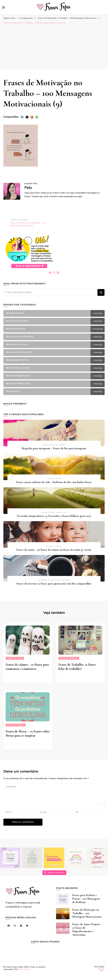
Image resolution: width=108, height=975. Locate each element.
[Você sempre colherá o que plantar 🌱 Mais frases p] (10, 858)
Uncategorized (26, 18)
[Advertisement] (54, 46)
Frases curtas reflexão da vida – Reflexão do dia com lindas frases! (54, 482)
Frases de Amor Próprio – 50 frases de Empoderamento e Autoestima (87, 929)
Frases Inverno (62, 580)
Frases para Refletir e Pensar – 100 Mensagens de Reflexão (86, 899)
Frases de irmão (54, 546)
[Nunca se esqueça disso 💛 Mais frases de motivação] (54, 858)
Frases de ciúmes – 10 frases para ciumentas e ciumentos (27, 667)
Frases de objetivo (16, 725)
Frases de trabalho (68, 658)
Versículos (61, 512)
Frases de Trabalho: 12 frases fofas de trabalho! (77, 667)
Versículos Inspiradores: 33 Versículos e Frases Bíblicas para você (54, 516)
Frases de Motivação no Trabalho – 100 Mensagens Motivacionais (87, 913)
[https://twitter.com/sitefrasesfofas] (27, 925)
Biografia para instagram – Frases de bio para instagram (54, 448)
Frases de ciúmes (15, 658)
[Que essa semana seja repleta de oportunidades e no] (32, 858)
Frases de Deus (48, 512)
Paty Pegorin (24, 969)
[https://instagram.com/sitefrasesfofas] (15, 925)
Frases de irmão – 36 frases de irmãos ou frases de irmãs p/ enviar (53, 549)
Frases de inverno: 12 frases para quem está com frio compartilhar (54, 583)
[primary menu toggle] (3, 7)
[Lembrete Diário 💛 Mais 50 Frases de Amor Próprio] (97, 858)
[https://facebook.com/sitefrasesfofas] (8, 925)
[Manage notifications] (101, 969)
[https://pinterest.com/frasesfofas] (21, 925)
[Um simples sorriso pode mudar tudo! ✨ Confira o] (76, 858)
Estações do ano (46, 580)
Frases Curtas (54, 479)
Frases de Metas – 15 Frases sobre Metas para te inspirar (28, 733)
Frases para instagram (54, 445)
